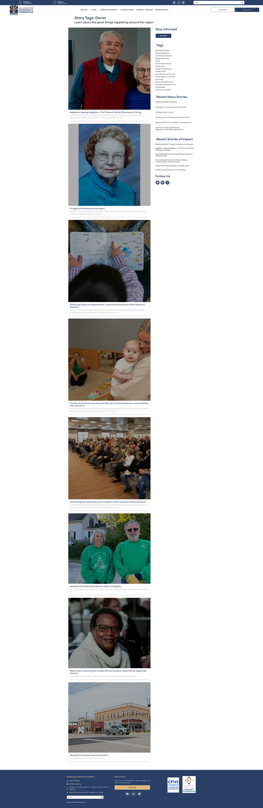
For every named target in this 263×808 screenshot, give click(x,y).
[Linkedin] (183, 2)
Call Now (26, 2)
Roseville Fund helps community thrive (89, 755)
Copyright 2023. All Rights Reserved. (76, 802)
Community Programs (108, 10)
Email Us (60, 2)
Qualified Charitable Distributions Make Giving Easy (95, 586)
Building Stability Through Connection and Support (175, 144)
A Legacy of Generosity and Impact (87, 209)
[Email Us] (54, 2)
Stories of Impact (127, 10)
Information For (161, 10)
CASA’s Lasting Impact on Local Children (171, 170)
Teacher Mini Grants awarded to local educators (174, 122)
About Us (83, 10)
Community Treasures (144, 10)
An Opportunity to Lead (164, 112)
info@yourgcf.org (62, 3)
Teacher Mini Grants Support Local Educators (172, 166)
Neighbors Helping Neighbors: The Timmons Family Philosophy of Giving (106, 112)
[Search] (242, 2)
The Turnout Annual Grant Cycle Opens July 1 (172, 117)
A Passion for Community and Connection (171, 107)
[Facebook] (174, 2)
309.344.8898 (27, 3)
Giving (93, 10)
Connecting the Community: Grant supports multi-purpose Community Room (108, 502)
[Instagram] (179, 2)
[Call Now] (20, 2)
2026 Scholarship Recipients (166, 102)
